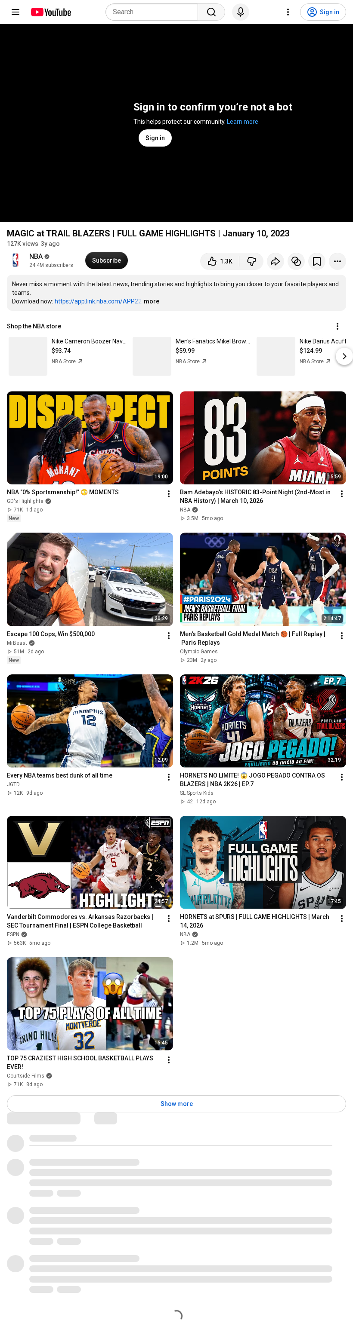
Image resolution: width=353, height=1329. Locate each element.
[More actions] (337, 261)
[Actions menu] (337, 326)
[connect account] (296, 261)
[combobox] (154, 12)
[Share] (275, 261)
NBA (36, 256)
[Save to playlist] (316, 261)
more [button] (151, 301)
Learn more (242, 121)
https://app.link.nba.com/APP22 (98, 301)
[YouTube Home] (50, 12)
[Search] (211, 12)
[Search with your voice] (240, 12)
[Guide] (15, 12)
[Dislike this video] (251, 261)
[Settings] (288, 12)
